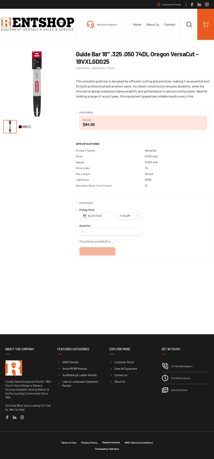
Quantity (84, 225)
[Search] (189, 24)
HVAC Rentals (70, 362)
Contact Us (121, 375)
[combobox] (129, 216)
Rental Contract (111, 442)
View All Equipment (126, 368)
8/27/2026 (95, 215)
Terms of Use (68, 442)
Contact (170, 24)
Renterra (114, 448)
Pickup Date (87, 209)
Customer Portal (171, 4)
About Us (152, 24)
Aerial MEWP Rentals (74, 368)
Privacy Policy (89, 442)
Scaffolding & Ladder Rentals (79, 375)
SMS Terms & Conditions (139, 442)
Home (137, 24)
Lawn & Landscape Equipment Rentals (80, 383)
